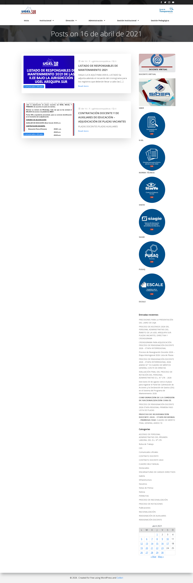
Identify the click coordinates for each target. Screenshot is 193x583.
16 (162, 543)
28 (152, 552)
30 (162, 552)
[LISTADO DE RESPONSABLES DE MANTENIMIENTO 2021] (49, 71)
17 (167, 543)
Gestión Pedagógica (160, 20)
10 (167, 539)
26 (141, 552)
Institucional (45, 20)
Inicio (26, 20)
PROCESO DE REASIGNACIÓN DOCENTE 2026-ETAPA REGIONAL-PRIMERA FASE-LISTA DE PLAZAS (156, 407)
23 (162, 548)
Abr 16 (84, 61)
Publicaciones (144, 508)
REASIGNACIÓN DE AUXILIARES (152, 515)
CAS (140, 448)
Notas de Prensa (146, 488)
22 (157, 548)
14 (152, 543)
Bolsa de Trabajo (146, 444)
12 (141, 543)
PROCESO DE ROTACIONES (151, 504)
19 (141, 548)
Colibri (120, 577)
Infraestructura (145, 480)
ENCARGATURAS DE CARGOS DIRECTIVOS (157, 472)
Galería (142, 476)
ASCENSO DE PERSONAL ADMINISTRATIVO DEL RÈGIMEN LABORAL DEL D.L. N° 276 (153, 437)
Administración (96, 20)
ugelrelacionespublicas (101, 61)
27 (147, 552)
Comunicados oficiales (33, 86)
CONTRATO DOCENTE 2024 (151, 460)
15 (157, 543)
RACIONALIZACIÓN (147, 512)
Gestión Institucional (126, 20)
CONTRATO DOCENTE (148, 456)
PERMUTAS (144, 496)
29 (157, 552)
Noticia (142, 492)
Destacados (144, 468)
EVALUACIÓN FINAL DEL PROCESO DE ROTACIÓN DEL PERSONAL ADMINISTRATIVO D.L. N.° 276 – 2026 (155, 375)
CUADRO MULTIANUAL (149, 464)
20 (147, 548)
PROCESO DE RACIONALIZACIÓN (153, 500)
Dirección (70, 20)
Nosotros (143, 484)
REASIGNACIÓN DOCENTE (150, 519)
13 (147, 543)
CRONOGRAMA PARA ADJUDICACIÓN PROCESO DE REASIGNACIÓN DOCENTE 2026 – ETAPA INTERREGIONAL (156, 345)
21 (152, 548)
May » (161, 556)
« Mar (153, 556)
